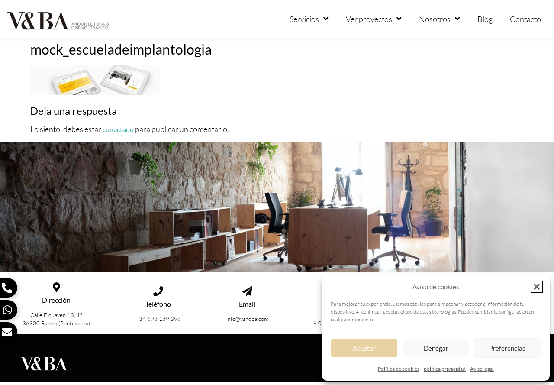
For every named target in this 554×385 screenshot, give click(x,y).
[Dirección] (56, 287)
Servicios (304, 19)
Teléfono (158, 304)
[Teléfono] (158, 291)
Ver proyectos (369, 19)
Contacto (525, 19)
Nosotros (435, 19)
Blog (485, 19)
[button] (536, 286)
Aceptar (364, 348)
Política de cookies (398, 369)
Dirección (56, 300)
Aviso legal (482, 369)
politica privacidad (445, 369)
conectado (118, 129)
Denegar (436, 348)
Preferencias (507, 348)
